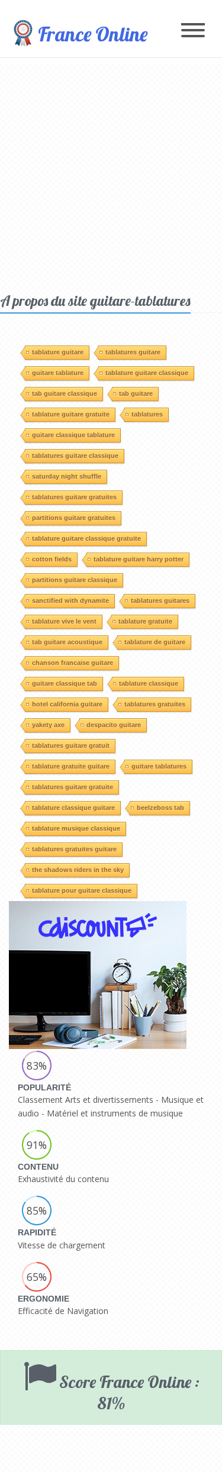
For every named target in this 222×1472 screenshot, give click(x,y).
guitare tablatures (158, 766)
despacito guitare (113, 724)
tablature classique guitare (73, 807)
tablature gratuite (145, 621)
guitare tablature (57, 372)
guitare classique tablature (73, 434)
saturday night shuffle (66, 476)
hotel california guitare (67, 704)
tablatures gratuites (154, 704)
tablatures (147, 414)
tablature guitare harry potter (139, 559)
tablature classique (148, 683)
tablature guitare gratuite (71, 414)
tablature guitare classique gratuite (86, 538)
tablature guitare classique (146, 372)
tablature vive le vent (64, 621)
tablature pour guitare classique (81, 890)
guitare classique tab (64, 683)
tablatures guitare (132, 352)
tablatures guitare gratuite (72, 786)
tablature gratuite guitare (71, 766)
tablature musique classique (76, 828)
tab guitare (136, 393)
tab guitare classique (64, 393)
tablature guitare (57, 352)
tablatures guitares (160, 600)
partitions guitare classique (74, 579)
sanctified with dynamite (70, 600)
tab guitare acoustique (67, 641)
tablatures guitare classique (75, 455)
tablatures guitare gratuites (74, 497)
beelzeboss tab (160, 807)
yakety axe (48, 724)
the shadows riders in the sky (78, 869)
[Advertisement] (111, 175)
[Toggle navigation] (193, 31)
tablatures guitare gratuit (71, 745)
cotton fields (52, 559)
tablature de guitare (154, 641)
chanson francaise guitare (72, 662)
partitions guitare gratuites (73, 517)
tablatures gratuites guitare (74, 849)
